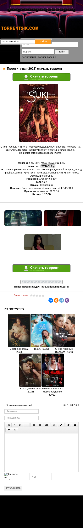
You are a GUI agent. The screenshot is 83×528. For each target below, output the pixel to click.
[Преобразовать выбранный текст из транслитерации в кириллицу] (8, 430)
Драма (51, 163)
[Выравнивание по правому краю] (46, 425)
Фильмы (60, 163)
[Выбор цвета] (61, 425)
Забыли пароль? (47, 57)
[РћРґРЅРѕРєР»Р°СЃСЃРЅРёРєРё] (56, 300)
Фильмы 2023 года (35, 163)
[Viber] (67, 300)
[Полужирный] (9, 425)
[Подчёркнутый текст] (20, 425)
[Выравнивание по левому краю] (33, 425)
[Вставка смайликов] (54, 425)
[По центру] (40, 425)
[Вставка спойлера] (15, 430)
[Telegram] (61, 300)
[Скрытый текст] (68, 425)
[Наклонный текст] (14, 425)
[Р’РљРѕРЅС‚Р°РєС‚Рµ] (50, 300)
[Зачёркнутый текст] (26, 425)
